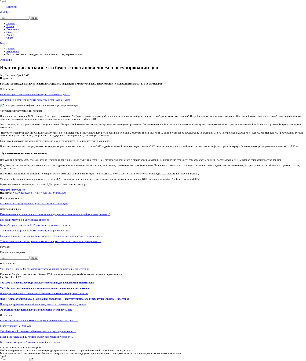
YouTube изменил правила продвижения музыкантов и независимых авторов (45, 288)
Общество (11, 32)
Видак (3, 43)
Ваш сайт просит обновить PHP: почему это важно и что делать (35, 94)
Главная (10, 23)
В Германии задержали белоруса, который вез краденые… (31, 342)
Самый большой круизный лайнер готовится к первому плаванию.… (38, 331)
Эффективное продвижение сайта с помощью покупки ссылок (36, 309)
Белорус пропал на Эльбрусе (15, 326)
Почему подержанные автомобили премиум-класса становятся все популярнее (43, 304)
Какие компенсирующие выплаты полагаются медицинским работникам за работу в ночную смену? (55, 214)
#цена (22, 189)
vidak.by (4, 12)
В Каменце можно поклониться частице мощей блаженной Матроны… (39, 320)
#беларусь (13, 189)
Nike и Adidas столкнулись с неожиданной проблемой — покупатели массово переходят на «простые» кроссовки (64, 298)
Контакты (11, 6)
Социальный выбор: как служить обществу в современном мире (35, 100)
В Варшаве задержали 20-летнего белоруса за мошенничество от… (36, 336)
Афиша (10, 35)
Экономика (12, 29)
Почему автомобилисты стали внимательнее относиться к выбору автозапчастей (44, 293)
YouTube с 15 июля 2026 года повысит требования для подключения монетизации (44, 269)
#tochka (4, 189)
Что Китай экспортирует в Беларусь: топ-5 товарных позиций (34, 203)
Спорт (9, 37)
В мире (10, 26)
